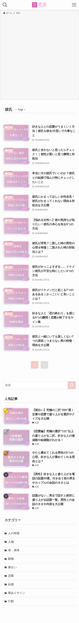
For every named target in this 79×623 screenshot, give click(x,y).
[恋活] (39, 5)
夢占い (12, 567)
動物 (11, 558)
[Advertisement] (39, 56)
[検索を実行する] (72, 385)
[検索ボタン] (5, 5)
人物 (11, 541)
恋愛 (11, 575)
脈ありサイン (16, 592)
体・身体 (13, 550)
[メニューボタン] (74, 5)
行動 (11, 601)
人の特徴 (13, 533)
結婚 (11, 584)
